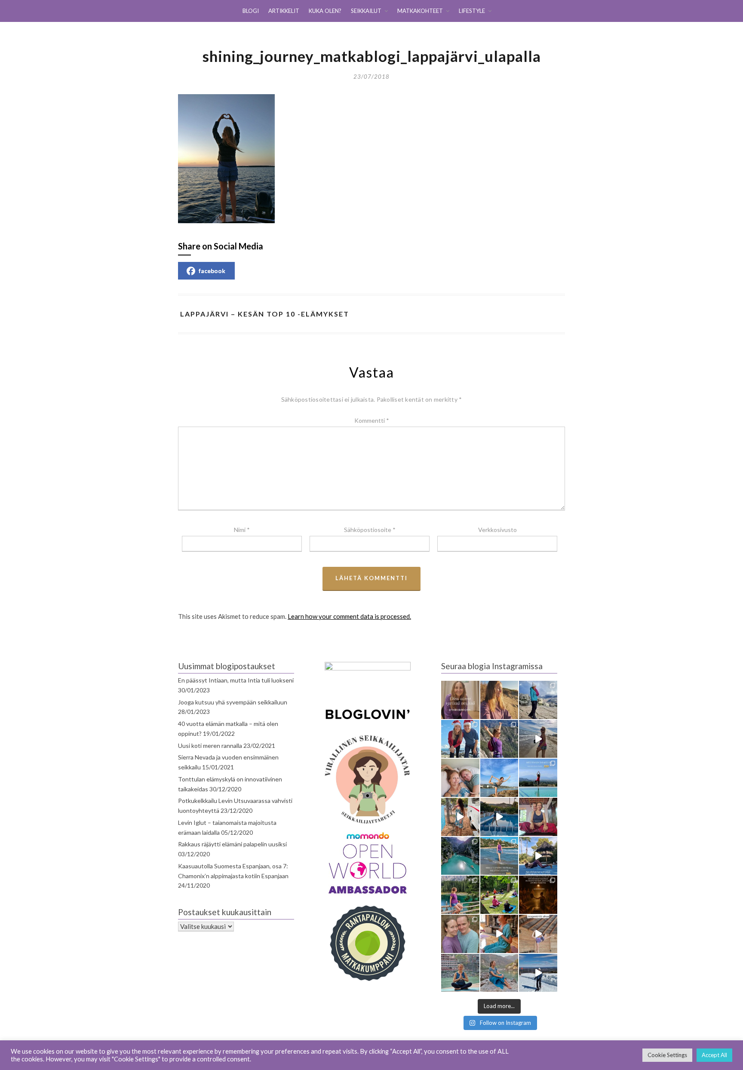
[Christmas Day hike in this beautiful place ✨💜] (538, 700)
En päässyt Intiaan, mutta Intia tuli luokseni (236, 680)
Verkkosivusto (497, 529)
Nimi (242, 529)
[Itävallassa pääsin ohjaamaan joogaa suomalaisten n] (499, 895)
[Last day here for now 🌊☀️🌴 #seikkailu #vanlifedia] (538, 739)
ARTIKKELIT (283, 10)
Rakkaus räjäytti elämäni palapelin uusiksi (232, 844)
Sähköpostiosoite (370, 529)
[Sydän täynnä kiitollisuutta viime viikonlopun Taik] (499, 934)
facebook (212, 270)
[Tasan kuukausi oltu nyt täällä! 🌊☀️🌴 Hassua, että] (460, 778)
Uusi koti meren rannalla (210, 745)
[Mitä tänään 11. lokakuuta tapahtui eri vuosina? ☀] (538, 778)
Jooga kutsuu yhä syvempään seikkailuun (232, 702)
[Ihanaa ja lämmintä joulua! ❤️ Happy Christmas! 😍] (460, 739)
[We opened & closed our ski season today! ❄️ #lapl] (538, 973)
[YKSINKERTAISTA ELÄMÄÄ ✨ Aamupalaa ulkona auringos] (460, 817)
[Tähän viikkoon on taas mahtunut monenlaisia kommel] (499, 778)
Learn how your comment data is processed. (349, 616)
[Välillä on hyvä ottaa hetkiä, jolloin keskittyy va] (460, 856)
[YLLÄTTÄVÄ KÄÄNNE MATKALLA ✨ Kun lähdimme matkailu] (499, 856)
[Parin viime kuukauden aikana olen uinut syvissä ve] (460, 700)
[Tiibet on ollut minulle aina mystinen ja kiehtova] (499, 973)
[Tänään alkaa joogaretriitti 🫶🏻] (538, 934)
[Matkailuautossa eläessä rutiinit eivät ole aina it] (538, 856)
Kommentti (371, 420)
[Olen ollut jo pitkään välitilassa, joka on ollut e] (499, 700)
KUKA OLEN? (325, 10)
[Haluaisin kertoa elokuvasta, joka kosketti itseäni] (460, 973)
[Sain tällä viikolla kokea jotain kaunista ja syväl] (538, 895)
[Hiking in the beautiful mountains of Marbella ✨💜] (499, 739)
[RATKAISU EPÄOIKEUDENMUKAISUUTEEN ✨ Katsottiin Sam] (538, 817)
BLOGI (251, 10)
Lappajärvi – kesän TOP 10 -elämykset (264, 314)
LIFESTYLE (472, 10)
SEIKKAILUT (366, 10)
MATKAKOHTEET (420, 10)
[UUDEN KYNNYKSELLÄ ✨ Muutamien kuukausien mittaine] (460, 934)
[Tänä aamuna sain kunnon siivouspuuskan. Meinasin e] (499, 817)
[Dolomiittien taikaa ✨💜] (460, 895)
